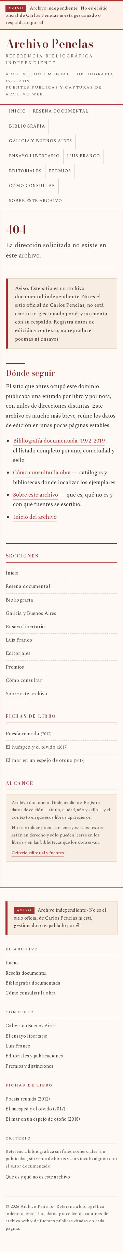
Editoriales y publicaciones (34, 1055)
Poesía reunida (29, 734)
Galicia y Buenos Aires (40, 141)
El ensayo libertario (26, 1036)
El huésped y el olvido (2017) (35, 1108)
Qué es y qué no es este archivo (37, 1177)
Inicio (17, 111)
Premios (60, 171)
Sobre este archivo (35, 201)
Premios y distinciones (29, 1066)
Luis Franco (83, 156)
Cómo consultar (32, 186)
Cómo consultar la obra (42, 473)
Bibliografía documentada (32, 983)
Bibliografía (27, 126)
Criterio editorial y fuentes (38, 852)
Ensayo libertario (34, 156)
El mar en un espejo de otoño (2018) (42, 1119)
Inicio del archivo (35, 517)
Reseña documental (60, 111)
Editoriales (25, 171)
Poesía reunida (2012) (27, 1099)
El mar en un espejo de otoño (45, 760)
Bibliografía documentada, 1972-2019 (59, 441)
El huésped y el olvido (37, 747)
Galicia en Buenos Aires (30, 1025)
